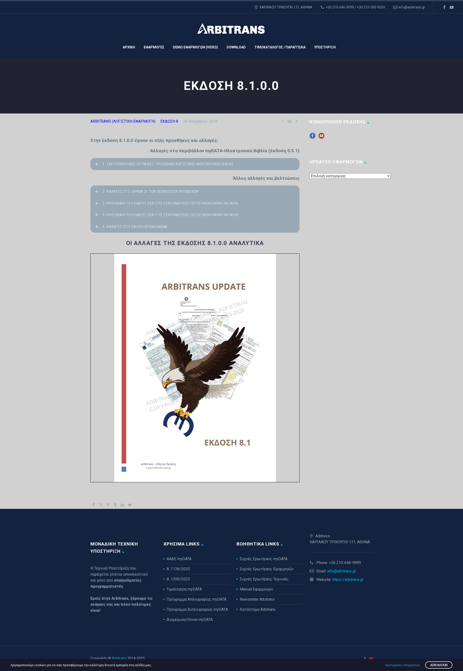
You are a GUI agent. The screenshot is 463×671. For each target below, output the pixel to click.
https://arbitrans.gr (347, 579)
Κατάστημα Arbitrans (258, 609)
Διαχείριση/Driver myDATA (190, 619)
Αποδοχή (439, 665)
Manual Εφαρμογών (256, 589)
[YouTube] (451, 7)
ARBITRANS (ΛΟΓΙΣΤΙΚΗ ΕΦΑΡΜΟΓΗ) (122, 121)
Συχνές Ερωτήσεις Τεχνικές (264, 579)
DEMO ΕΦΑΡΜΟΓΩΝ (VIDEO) (195, 47)
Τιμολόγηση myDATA (184, 589)
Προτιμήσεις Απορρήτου (402, 665)
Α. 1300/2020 (178, 579)
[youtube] (321, 137)
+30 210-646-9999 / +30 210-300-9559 (355, 7)
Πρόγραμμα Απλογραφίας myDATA (196, 599)
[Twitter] (101, 505)
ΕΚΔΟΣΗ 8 (169, 121)
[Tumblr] (115, 505)
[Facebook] (444, 7)
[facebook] (312, 137)
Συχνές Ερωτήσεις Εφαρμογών (267, 569)
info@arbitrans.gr (411, 7)
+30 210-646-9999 (345, 562)
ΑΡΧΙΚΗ (129, 47)
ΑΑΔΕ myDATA (179, 559)
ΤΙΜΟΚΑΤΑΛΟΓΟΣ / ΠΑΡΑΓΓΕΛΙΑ (280, 47)
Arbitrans (119, 658)
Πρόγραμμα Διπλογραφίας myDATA (197, 609)
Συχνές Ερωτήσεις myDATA (263, 559)
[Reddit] (130, 505)
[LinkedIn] (122, 505)
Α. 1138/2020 (178, 569)
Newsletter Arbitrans (257, 599)
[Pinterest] (108, 505)
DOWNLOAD (236, 47)
